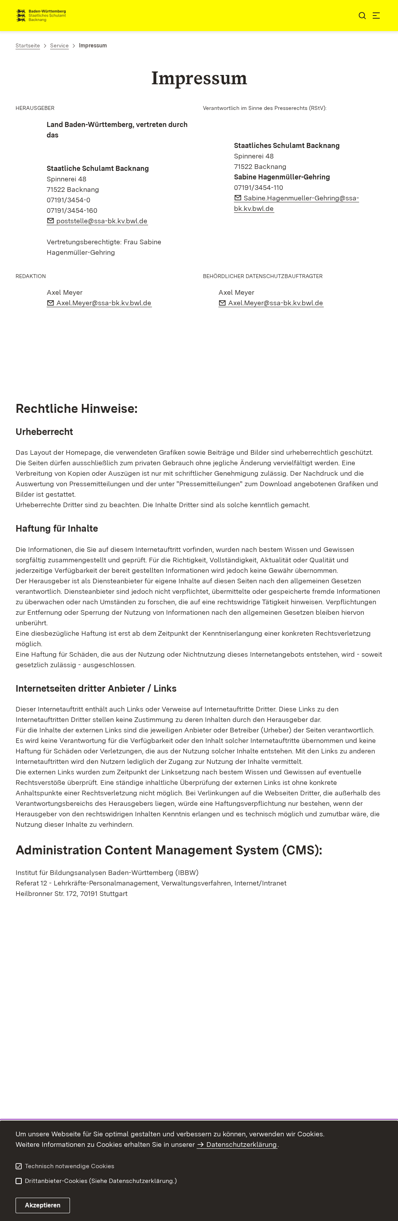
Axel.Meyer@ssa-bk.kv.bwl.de (104, 303)
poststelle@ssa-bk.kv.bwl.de (102, 221)
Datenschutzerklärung (241, 1144)
